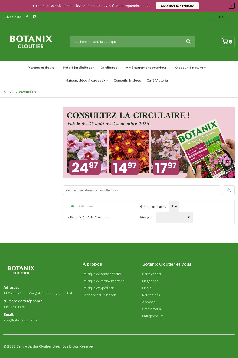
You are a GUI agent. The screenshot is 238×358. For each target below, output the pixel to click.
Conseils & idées (127, 80)
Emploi (147, 288)
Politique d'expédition (98, 288)
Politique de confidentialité (102, 274)
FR (221, 17)
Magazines (150, 281)
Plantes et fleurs (41, 67)
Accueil (8, 92)
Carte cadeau (152, 274)
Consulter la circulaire (177, 6)
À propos (148, 302)
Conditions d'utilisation (99, 295)
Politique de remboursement (103, 281)
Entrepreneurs (152, 316)
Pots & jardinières (77, 67)
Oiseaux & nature (189, 67)
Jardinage (109, 67)
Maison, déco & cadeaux (85, 80)
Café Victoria (157, 80)
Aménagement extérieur (146, 67)
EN (229, 17)
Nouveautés (151, 295)
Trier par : (146, 217)
